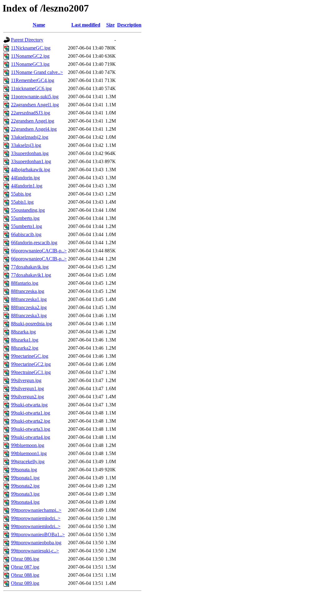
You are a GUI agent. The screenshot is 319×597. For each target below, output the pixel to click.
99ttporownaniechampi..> (36, 510)
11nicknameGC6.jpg (31, 88)
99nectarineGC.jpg (29, 356)
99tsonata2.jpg (25, 485)
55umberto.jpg (25, 218)
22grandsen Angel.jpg (32, 121)
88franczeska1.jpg (29, 299)
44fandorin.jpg (25, 177)
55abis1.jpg (22, 202)
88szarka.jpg (23, 331)
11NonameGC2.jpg (30, 56)
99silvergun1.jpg (27, 388)
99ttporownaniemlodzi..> (35, 518)
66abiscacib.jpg (26, 234)
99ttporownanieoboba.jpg (36, 542)
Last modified (85, 24)
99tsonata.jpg (24, 469)
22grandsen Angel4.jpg (34, 129)
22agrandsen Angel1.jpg (35, 104)
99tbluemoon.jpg (27, 445)
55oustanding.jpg (28, 210)
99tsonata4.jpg (25, 502)
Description (129, 24)
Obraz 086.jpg (25, 558)
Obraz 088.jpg (25, 575)
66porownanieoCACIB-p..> (39, 250)
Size (110, 24)
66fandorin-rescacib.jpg (34, 242)
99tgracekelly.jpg (28, 461)
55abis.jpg (21, 194)
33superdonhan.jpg (30, 153)
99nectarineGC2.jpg (31, 364)
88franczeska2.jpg (29, 307)
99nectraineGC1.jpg (31, 372)
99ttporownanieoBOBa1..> (38, 534)
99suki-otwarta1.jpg (30, 412)
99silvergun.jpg (26, 380)
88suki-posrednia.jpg (31, 323)
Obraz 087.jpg (25, 567)
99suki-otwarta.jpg (29, 404)
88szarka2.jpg (24, 348)
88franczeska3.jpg (29, 315)
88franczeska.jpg (27, 291)
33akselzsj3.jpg (26, 145)
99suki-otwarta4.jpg (30, 437)
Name (39, 24)
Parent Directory (27, 39)
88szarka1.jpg (24, 339)
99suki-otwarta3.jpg (30, 429)
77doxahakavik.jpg (30, 266)
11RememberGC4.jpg (32, 80)
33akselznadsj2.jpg (29, 137)
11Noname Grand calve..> (37, 72)
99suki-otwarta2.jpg (30, 421)
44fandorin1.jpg (26, 185)
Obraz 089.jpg (25, 583)
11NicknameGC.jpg (30, 48)
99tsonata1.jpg (25, 477)
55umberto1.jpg (26, 226)
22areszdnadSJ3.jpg (30, 112)
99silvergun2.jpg (27, 396)
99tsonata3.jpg (25, 494)
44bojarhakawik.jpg (30, 169)
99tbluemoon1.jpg (29, 453)
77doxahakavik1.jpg (31, 275)
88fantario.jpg (24, 283)
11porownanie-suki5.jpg (35, 96)
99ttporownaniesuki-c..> (35, 550)
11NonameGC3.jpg (30, 64)
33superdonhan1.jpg (31, 161)
